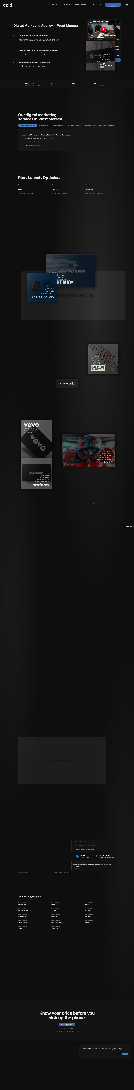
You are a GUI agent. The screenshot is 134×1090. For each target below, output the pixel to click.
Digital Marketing (81, 5)
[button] (56, 5)
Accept (125, 1054)
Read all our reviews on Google (61, 872)
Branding (67, 5)
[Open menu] (127, 5)
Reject (118, 1054)
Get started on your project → (107, 897)
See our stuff (107, 64)
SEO (94, 5)
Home (14, 19)
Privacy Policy (120, 1049)
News (101, 5)
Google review (35, 868)
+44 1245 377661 (59, 1031)
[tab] (27, 125)
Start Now (100, 64)
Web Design (55, 5)
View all (112, 957)
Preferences (111, 1054)
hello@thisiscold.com (73, 1031)
